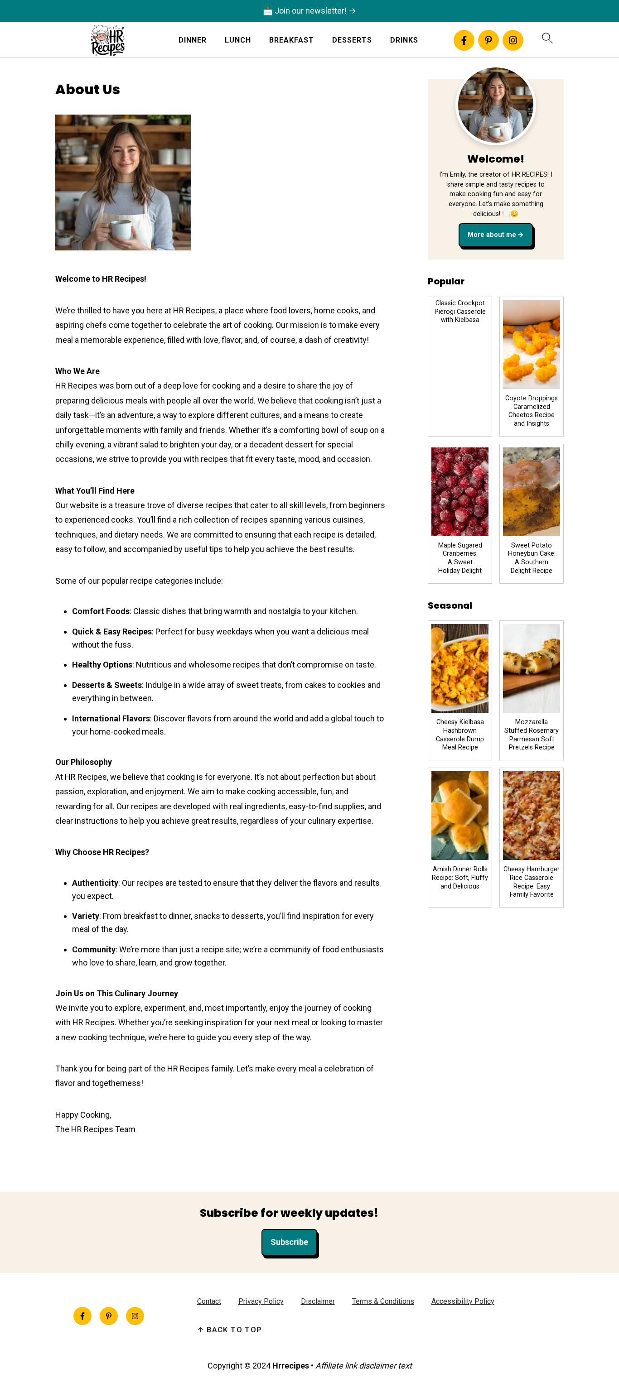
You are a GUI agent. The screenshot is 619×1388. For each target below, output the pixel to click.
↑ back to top (229, 1330)
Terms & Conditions (383, 1301)
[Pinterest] (488, 40)
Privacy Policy (261, 1301)
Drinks (404, 40)
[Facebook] (464, 40)
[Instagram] (513, 40)
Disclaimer (318, 1301)
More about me (492, 235)
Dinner (193, 40)
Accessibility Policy (462, 1301)
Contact (209, 1301)
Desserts (352, 40)
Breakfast (291, 40)
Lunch (238, 40)
